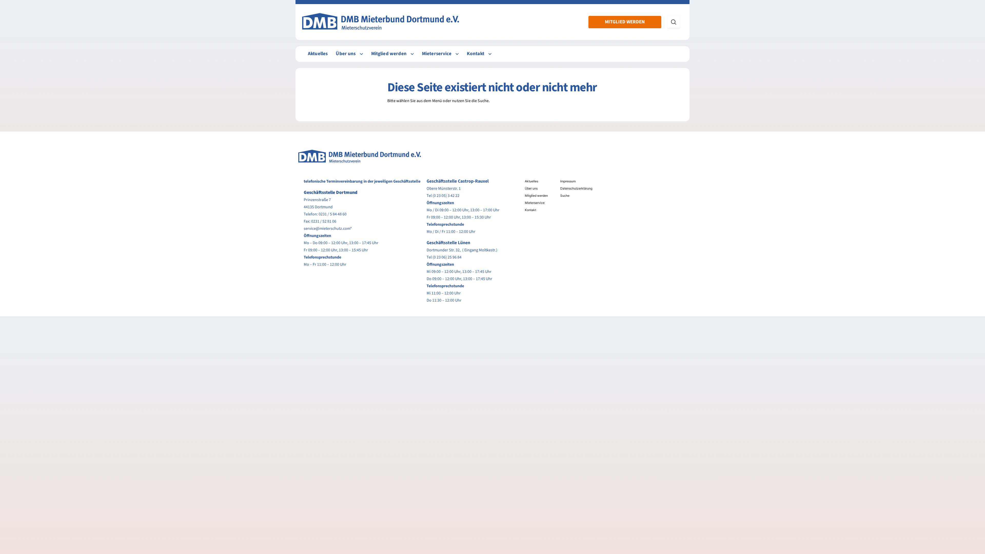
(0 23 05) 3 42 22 (445, 196)
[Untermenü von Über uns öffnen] (361, 54)
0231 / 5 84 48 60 (333, 214)
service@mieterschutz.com (327, 228)
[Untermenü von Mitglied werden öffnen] (412, 54)
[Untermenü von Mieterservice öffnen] (457, 54)
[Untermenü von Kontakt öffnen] (490, 54)
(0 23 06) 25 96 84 (446, 257)
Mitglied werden (625, 21)
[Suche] (673, 22)
